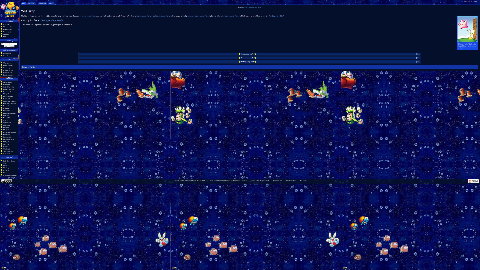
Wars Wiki (6, 144)
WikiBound (6, 149)
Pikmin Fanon (7, 130)
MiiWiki (5, 120)
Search (9, 40)
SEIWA (5, 165)
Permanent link (7, 72)
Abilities (33, 67)
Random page (7, 31)
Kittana (190, 16)
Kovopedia (6, 110)
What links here (7, 63)
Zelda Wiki (6, 154)
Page (23, 3)
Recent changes (7, 29)
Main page (6, 24)
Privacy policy (277, 180)
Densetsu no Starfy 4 (144, 16)
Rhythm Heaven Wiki (9, 132)
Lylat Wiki (6, 115)
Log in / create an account (252, 7)
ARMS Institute (7, 82)
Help (4, 36)
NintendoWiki (7, 122)
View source (42, 3)
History (51, 3)
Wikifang (6, 168)
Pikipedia (6, 127)
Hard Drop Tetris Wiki (9, 103)
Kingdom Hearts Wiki (9, 113)
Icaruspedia (6, 106)
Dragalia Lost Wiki (8, 89)
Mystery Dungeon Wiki (10, 175)
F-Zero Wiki (6, 98)
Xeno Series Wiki (8, 151)
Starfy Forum (7, 53)
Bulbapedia (6, 84)
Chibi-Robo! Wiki (8, 87)
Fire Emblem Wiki (8, 96)
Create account (468, 1)
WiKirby (5, 146)
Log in (475, 1)
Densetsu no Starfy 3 (163, 16)
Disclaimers (303, 180)
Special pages (7, 67)
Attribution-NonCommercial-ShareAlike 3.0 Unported (239, 180)
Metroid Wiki (7, 118)
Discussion (31, 3)
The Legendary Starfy (89, 16)
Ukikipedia (6, 142)
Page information (8, 75)
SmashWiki (6, 134)
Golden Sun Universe (9, 101)
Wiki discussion (7, 27)
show (418, 54)
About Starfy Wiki (290, 180)
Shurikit (220, 16)
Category (25, 67)
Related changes (7, 65)
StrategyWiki (7, 137)
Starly (64, 16)
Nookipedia (6, 125)
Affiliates (5, 34)
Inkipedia (6, 108)
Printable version (8, 70)
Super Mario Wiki (8, 139)
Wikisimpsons (7, 173)
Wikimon (6, 170)
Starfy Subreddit (8, 56)
